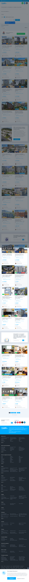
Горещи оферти (3, 538)
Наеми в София (3, 503)
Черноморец (2, 462)
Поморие (20, 459)
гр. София (4, 277)
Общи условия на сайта (21, 470)
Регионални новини (21, 524)
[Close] (28, 568)
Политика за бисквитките (13, 470)
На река (11, 450)
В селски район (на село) (22, 448)
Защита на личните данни (22, 469)
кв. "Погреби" (19, 378)
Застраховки (20, 479)
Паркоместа (2, 440)
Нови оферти (11, 538)
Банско (2, 460)
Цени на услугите (3, 477)
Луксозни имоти (12, 539)
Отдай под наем (12, 504)
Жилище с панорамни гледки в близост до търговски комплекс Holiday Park (20, 398)
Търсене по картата (3, 486)
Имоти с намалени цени (4, 539)
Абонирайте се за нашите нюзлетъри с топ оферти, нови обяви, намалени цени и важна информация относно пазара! (19, 336)
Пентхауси (11, 439)
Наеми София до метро (12, 503)
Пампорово (2, 461)
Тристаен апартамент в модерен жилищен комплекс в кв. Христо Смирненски (7, 297)
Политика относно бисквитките (12, 432)
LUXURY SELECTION (3, 546)
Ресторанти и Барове (21, 488)
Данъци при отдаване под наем (22, 532)
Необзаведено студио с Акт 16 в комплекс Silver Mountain (7, 377)
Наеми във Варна (21, 503)
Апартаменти (20, 486)
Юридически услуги (3, 480)
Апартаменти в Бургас (12, 559)
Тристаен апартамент (5, 401)
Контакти (11, 567)
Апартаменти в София (21, 558)
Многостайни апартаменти (22, 438)
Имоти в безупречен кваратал (22, 546)
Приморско (2, 459)
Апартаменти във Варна (4, 559)
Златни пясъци (12, 462)
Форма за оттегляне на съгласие (5, 471)
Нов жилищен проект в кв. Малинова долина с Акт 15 (19, 254)
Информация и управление (21, 578)
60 (17, 412)
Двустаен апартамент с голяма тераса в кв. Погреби (20, 377)
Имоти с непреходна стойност (13, 546)
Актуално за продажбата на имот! (23, 497)
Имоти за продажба (12, 477)
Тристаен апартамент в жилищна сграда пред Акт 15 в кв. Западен (7, 398)
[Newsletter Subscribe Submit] (12, 422)
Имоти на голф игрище (12, 545)
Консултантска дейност (21, 480)
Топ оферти (2, 556)
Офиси (2, 488)
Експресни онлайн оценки (4, 479)
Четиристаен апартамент (6, 358)
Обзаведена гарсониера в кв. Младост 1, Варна (7, 318)
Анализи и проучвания (12, 480)
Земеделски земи (21, 487)
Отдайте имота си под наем (14, 568)
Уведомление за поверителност (17, 431)
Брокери (2, 469)
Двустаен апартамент (18, 279)
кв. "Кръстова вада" (20, 299)
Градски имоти (12, 558)
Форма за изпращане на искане (13, 471)
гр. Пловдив (4, 299)
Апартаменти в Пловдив (22, 559)
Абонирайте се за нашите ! (5, 420)
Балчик (20, 462)
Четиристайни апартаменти (13, 438)
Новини (11, 524)
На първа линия (21, 450)
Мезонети (2, 439)
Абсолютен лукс (21, 545)
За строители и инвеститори (13, 497)
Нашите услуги (3, 567)
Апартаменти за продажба (22, 557)
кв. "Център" (19, 357)
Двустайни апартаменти (22, 437)
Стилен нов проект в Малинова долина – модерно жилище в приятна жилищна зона (7, 276)
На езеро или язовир (3, 450)
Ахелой (11, 461)
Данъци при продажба (12, 532)
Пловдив (11, 456)
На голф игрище (12, 449)
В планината (2, 448)
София (2, 456)
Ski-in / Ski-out (2, 545)
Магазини (11, 488)
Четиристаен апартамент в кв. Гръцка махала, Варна (7, 355)
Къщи (10, 440)
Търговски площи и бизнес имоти (23, 539)
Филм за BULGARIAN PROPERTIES (14, 469)
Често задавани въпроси (4, 532)
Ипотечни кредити (12, 479)
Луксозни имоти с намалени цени (14, 514)
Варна (19, 456)
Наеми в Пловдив (3, 504)
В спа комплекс (3, 449)
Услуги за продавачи (3, 497)
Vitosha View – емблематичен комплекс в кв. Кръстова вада (7, 254)
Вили (19, 440)
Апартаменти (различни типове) (6, 279)
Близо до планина (12, 448)
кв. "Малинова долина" (7, 277)
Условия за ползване (11, 431)
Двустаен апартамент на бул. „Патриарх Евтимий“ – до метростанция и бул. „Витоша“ (20, 356)
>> (19, 412)
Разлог (11, 460)
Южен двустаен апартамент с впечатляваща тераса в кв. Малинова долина (20, 276)
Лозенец (20, 461)
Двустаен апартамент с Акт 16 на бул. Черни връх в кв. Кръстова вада (20, 297)
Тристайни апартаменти (4, 438)
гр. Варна (17, 378)
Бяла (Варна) (11, 459)
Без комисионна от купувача (4, 517)
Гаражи (20, 439)
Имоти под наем (21, 477)
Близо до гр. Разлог (5, 378)
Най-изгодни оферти (21, 538)
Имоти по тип (11, 486)
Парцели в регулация (12, 487)
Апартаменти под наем (4, 558)
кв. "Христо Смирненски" (9, 299)
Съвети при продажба (21, 498)
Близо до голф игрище (21, 449)
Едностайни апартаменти (13, 437)
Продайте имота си (8, 568)
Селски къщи (21, 567)
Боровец (20, 460)
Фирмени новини (7, 567)
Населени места (20, 568)
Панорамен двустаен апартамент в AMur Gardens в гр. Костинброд (19, 319)
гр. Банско (9, 378)
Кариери (20, 471)
